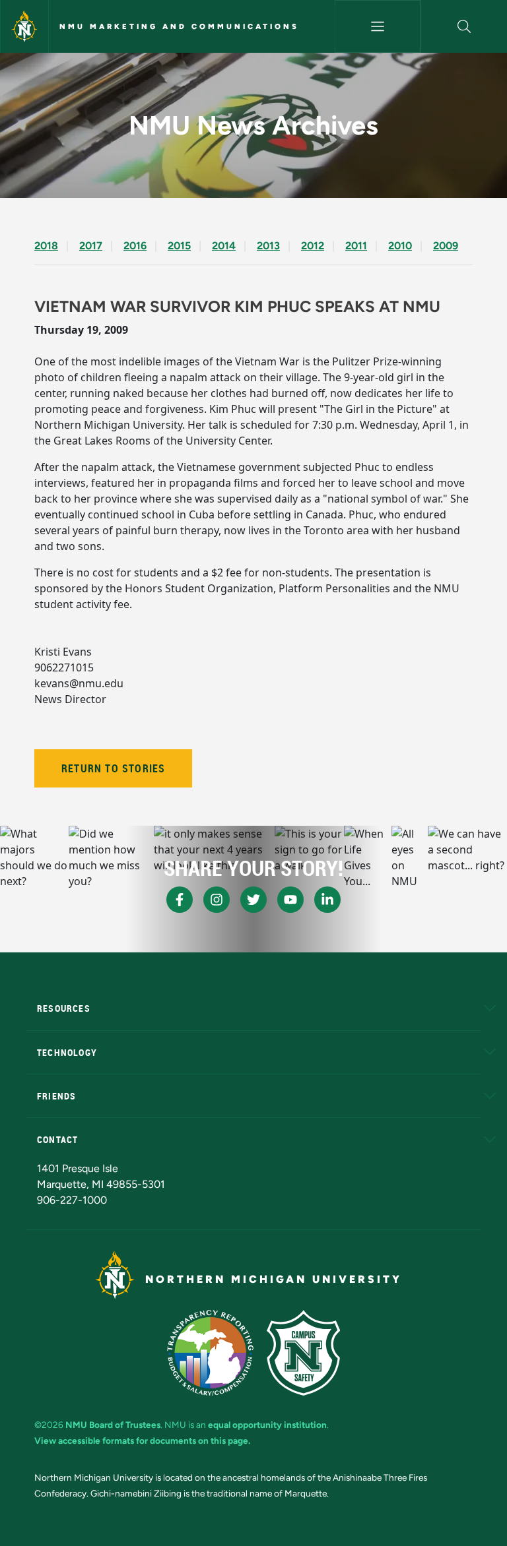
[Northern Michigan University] (24, 26)
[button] (464, 26)
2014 (224, 245)
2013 (268, 245)
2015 (179, 245)
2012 (312, 245)
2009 (445, 245)
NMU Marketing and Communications (179, 26)
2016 (135, 245)
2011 (356, 245)
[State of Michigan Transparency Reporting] (210, 1353)
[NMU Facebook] (179, 899)
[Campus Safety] (303, 1353)
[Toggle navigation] (378, 26)
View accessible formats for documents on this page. (142, 1440)
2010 (400, 245)
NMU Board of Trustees (112, 1424)
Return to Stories (113, 768)
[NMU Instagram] (216, 899)
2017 (90, 245)
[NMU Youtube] (290, 899)
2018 (46, 245)
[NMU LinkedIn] (327, 899)
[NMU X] (253, 899)
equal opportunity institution (267, 1424)
